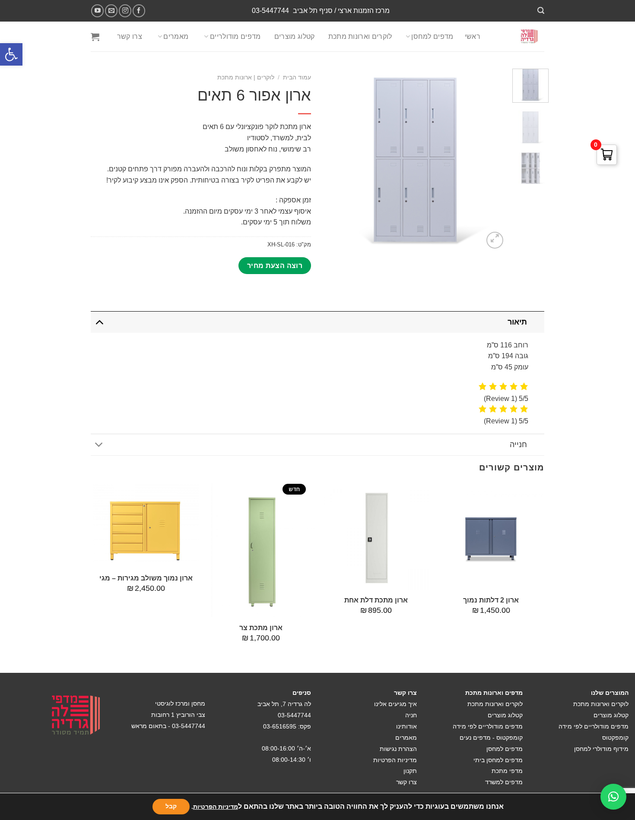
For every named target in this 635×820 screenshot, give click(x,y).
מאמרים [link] (175, 36)
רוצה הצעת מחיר (275, 265)
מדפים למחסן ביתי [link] (498, 760)
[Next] (93, 577)
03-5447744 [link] (270, 10)
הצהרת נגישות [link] (398, 748)
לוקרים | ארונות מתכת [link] (245, 77)
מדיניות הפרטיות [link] (395, 760)
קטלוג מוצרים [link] (294, 36)
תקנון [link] (410, 770)
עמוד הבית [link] (297, 77)
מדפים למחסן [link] (432, 36)
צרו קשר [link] (129, 36)
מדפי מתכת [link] (507, 770)
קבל (171, 806)
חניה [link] (411, 715)
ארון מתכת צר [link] (261, 627)
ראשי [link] (472, 36)
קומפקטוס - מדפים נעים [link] (491, 737)
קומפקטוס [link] (615, 737)
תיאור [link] (517, 322)
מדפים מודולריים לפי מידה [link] (594, 726)
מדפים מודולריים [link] (235, 36)
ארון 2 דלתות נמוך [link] (491, 600)
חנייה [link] (518, 444)
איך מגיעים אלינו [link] (395, 703)
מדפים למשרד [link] (504, 782)
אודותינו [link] (406, 726)
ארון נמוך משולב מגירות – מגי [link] (146, 578)
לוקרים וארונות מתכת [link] (360, 36)
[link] (11, 54)
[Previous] (543, 577)
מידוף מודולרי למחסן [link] (601, 748)
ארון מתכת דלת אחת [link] (376, 600)
